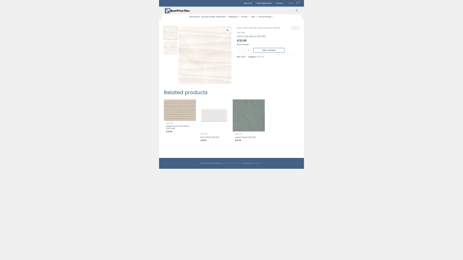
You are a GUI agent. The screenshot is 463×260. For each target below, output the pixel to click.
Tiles (253, 16)
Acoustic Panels (208, 16)
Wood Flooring (265, 16)
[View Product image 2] (170, 47)
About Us (248, 3)
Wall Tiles (253, 28)
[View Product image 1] (170, 33)
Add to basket (269, 50)
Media (257, 163)
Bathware (221, 16)
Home (239, 28)
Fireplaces (233, 16)
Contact (279, 3)
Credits (238, 163)
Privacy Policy (228, 163)
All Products (194, 16)
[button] (297, 10)
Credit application (264, 3)
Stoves (244, 16)
